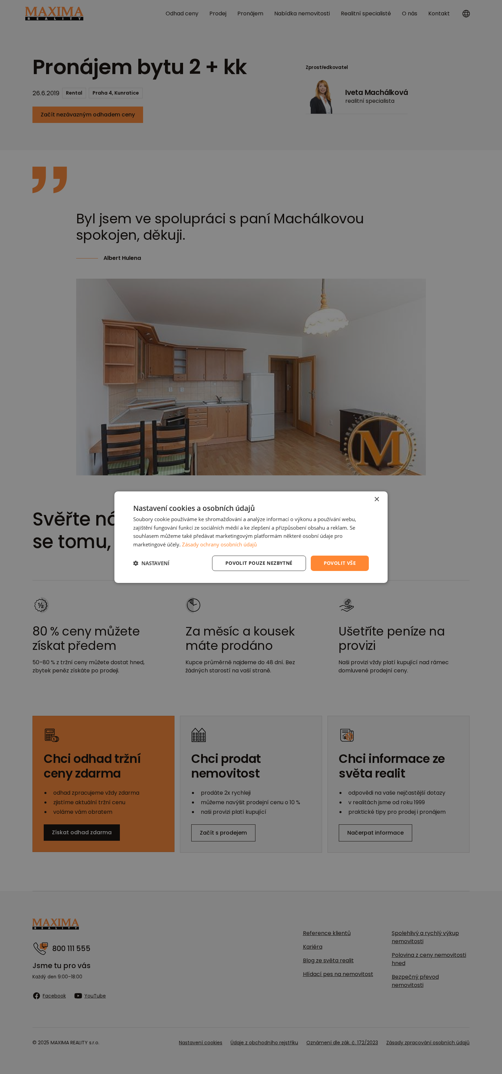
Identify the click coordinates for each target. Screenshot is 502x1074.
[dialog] (251, 537)
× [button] (376, 499)
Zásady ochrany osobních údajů (219, 544)
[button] (151, 563)
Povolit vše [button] (340, 563)
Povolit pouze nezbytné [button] (259, 563)
